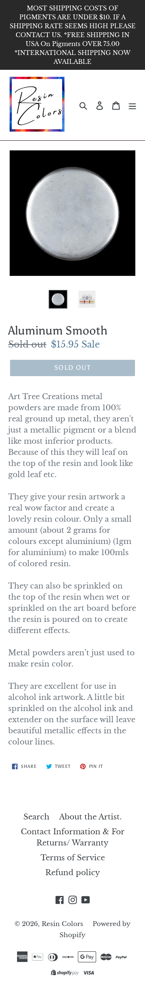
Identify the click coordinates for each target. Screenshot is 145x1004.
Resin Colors (63, 924)
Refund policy (72, 872)
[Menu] (132, 105)
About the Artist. (90, 816)
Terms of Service (73, 857)
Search (36, 816)
